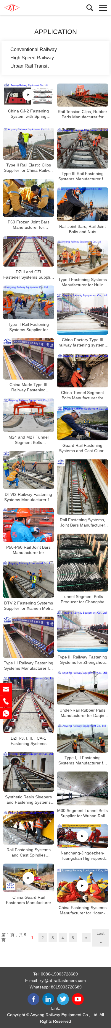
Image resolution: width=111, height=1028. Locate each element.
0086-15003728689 (59, 974)
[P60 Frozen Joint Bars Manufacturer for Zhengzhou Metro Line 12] (28, 198)
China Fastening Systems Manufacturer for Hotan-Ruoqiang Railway (83, 910)
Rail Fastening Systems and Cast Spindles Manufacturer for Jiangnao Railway (28, 852)
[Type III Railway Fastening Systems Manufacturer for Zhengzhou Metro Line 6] (28, 637)
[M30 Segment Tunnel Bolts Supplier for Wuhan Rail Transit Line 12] (82, 788)
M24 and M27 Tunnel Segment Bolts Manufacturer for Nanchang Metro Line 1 (29, 440)
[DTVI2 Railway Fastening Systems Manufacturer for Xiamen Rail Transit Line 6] (28, 470)
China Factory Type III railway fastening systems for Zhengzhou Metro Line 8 (82, 343)
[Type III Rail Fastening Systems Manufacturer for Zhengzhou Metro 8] (82, 148)
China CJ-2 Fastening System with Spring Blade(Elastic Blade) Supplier (28, 114)
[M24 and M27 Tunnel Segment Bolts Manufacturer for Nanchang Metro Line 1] (28, 415)
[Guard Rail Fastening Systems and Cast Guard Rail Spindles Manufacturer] (82, 423)
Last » (100, 937)
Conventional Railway (33, 49)
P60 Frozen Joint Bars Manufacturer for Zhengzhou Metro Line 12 (28, 225)
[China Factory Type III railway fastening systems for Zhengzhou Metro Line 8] (82, 314)
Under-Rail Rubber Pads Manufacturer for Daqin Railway (82, 713)
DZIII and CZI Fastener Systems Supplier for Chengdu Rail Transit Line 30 (28, 274)
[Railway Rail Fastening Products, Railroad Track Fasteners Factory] (31, 7)
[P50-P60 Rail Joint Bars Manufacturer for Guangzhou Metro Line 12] (28, 525)
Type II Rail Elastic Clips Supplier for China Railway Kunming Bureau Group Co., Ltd (28, 168)
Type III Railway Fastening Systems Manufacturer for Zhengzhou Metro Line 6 (28, 666)
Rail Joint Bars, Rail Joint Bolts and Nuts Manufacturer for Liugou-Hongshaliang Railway (82, 229)
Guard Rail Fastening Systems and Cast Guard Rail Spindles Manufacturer (82, 448)
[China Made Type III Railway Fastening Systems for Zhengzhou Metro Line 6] (28, 359)
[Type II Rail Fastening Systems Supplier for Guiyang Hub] (28, 302)
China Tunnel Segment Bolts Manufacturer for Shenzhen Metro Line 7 (82, 395)
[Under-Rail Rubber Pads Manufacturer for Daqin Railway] (82, 688)
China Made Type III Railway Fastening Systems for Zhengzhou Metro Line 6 (28, 387)
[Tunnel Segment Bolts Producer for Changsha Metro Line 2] (82, 562)
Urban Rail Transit (29, 65)
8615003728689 (66, 987)
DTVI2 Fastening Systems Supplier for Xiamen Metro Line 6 (28, 605)
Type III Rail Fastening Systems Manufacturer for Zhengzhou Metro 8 (82, 176)
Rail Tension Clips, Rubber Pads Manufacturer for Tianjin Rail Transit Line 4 (82, 114)
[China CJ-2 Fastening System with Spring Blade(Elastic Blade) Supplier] (28, 95)
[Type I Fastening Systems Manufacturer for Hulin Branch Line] (82, 257)
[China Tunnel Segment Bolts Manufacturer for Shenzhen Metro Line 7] (82, 371)
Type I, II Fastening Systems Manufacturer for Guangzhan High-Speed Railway (82, 760)
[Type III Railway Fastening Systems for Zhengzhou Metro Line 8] (82, 631)
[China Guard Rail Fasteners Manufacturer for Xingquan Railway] (28, 878)
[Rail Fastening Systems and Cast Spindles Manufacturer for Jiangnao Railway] (28, 828)
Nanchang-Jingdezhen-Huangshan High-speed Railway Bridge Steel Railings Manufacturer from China (82, 856)
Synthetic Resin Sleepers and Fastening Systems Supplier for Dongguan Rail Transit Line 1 (28, 800)
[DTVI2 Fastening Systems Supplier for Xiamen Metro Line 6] (28, 579)
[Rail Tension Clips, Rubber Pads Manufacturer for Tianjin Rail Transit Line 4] (82, 95)
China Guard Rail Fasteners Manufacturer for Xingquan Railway (28, 900)
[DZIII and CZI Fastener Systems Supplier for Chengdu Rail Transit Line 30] (28, 251)
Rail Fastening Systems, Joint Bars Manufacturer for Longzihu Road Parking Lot (82, 522)
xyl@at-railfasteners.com (62, 980)
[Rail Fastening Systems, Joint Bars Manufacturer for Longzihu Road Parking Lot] (82, 487)
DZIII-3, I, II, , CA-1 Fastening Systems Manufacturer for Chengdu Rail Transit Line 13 (28, 741)
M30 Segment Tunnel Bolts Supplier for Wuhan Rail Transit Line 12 (82, 813)
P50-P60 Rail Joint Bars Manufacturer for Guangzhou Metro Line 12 (28, 550)
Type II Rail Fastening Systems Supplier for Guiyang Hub (28, 327)
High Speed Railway (32, 57)
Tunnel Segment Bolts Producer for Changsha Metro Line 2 (82, 599)
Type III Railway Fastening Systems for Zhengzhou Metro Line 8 (82, 660)
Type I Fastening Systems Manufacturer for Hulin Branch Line (82, 282)
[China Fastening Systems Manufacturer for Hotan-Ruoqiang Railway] (82, 886)
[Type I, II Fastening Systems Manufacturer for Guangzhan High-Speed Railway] (82, 738)
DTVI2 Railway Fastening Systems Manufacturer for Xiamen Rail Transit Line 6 (28, 497)
